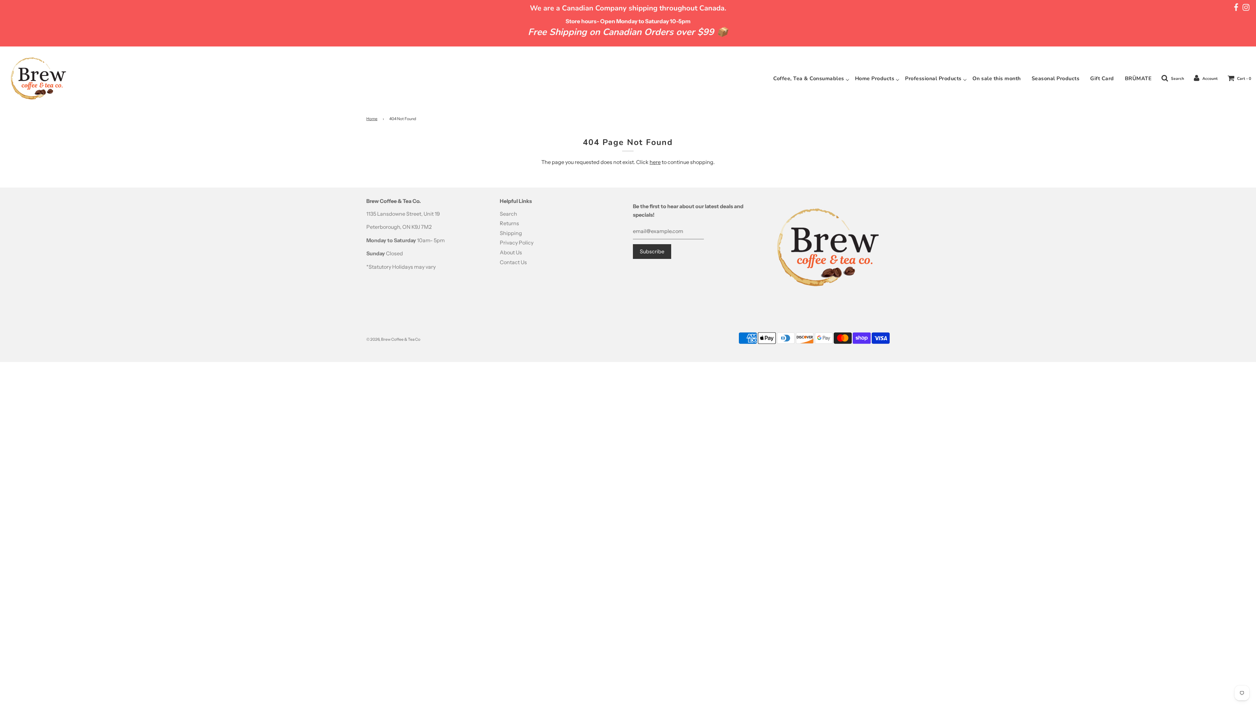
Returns (509, 223)
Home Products (875, 78)
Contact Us (513, 262)
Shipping (511, 233)
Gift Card (1102, 78)
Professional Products (933, 78)
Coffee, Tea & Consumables (808, 78)
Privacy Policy (516, 242)
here (655, 162)
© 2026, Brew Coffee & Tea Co (393, 339)
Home (371, 118)
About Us (511, 252)
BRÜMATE (1138, 78)
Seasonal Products (1056, 78)
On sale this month (996, 78)
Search (508, 213)
